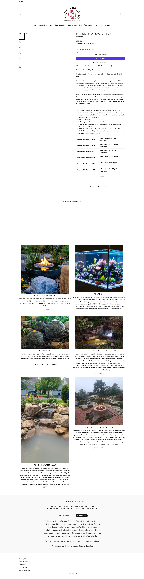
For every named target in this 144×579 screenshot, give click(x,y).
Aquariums (43, 25)
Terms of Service (23, 561)
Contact (108, 25)
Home (34, 25)
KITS (45, 487)
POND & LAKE (99, 447)
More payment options (100, 63)
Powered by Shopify (72, 573)
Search (21, 1)
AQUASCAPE (45, 309)
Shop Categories (75, 25)
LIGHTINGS (99, 373)
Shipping (78, 43)
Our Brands (88, 25)
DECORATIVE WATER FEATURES (45, 364)
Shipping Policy (23, 559)
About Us (99, 25)
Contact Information (24, 570)
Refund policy (22, 564)
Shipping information (101, 177)
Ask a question (101, 181)
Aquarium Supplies (57, 25)
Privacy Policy (23, 567)
